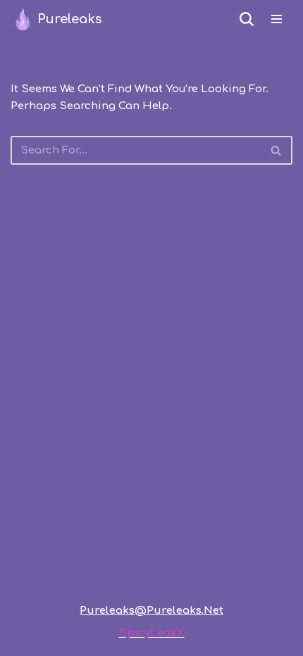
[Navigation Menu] (276, 19)
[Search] (247, 19)
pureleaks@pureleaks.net (151, 611)
